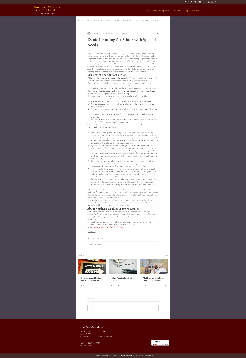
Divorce (88, 20)
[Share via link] (102, 238)
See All (166, 255)
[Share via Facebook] (88, 238)
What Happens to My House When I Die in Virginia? (153, 279)
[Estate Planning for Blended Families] (123, 266)
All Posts (80, 20)
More (154, 20)
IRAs (136, 20)
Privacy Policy (139, 355)
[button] (166, 20)
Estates (53, 10)
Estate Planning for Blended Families (122, 279)
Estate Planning (145, 20)
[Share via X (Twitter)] (93, 238)
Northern (40, 7)
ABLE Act (116, 20)
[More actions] (157, 33)
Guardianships (127, 20)
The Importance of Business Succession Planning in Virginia (91, 279)
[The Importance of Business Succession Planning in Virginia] (92, 266)
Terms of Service (149, 355)
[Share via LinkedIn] (98, 238)
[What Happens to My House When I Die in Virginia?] (154, 266)
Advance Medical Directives (102, 20)
